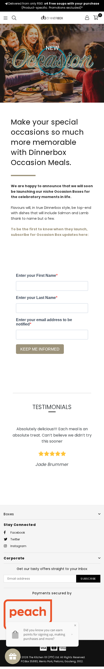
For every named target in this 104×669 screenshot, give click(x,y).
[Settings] (87, 17)
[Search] (14, 17)
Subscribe (88, 579)
